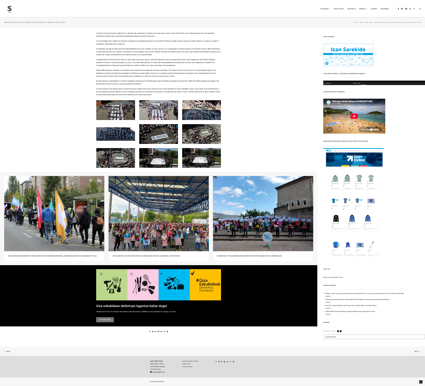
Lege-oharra (186, 364)
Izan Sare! (172, 311)
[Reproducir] (325, 83)
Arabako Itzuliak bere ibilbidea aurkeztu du (130, 256)
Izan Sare (106, 320)
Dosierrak (385, 9)
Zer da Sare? (339, 9)
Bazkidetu (352, 9)
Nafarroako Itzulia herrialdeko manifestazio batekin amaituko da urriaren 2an (40, 256)
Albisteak (369, 22)
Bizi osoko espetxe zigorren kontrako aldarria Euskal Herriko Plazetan (246, 256)
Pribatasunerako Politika (190, 361)
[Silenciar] (359, 83)
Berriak (362, 9)
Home (356, 22)
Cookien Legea (187, 366)
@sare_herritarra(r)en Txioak (333, 277)
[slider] (364, 83)
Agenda (374, 9)
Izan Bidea (324, 9)
